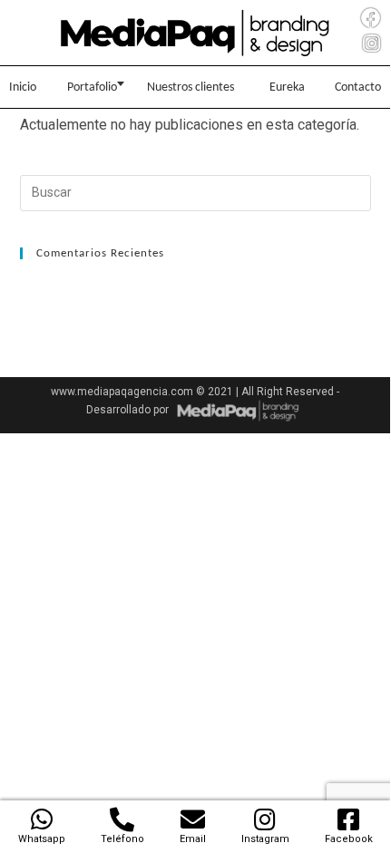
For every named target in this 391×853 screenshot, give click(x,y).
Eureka (287, 87)
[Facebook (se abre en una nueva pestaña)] (371, 18)
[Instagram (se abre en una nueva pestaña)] (371, 44)
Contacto (358, 87)
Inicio (22, 87)
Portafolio (92, 87)
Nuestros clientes (190, 87)
